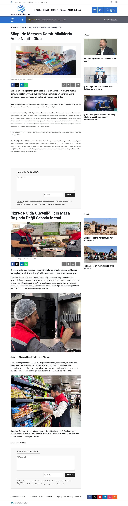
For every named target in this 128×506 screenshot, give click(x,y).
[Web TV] (111, 2)
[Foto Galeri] (116, 2)
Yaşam (63, 10)
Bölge (46, 10)
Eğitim (24, 27)
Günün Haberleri (28, 2)
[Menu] (94, 10)
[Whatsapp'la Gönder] (26, 85)
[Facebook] (13, 85)
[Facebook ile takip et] (89, 497)
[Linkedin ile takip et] (104, 497)
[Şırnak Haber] (20, 10)
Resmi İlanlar (74, 10)
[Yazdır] (64, 85)
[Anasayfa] (12, 2)
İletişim (58, 497)
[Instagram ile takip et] (109, 497)
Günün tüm (110, 20)
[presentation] (17, 20)
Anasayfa (16, 27)
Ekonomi (54, 10)
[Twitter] (17, 85)
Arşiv (36, 2)
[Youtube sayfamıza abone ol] (99, 497)
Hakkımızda (49, 497)
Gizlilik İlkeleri (67, 497)
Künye (41, 497)
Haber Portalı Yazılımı (21, 503)
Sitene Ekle (44, 2)
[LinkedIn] (22, 85)
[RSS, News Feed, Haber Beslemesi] (114, 497)
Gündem (37, 10)
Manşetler (18, 2)
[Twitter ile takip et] (94, 497)
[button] (68, 85)
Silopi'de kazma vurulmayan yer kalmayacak (51, 20)
